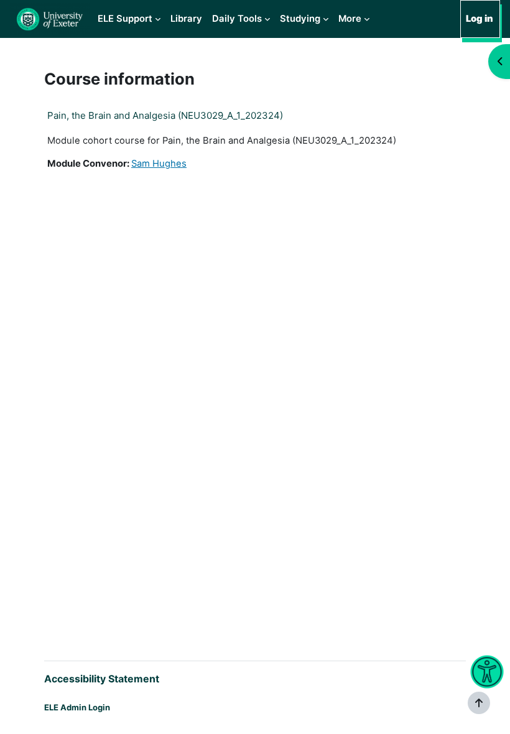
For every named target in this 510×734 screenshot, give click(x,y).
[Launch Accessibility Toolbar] (487, 672)
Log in (479, 18)
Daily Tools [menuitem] (237, 18)
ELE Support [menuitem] (125, 18)
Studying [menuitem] (300, 18)
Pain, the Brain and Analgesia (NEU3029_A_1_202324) (165, 115)
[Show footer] (479, 703)
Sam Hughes (159, 163)
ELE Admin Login (77, 707)
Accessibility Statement (101, 678)
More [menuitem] (349, 18)
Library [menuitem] (186, 18)
